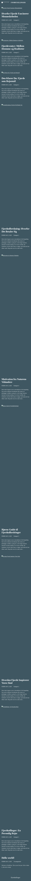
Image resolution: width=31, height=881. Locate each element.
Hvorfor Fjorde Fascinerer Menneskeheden (15, 15)
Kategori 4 (16, 20)
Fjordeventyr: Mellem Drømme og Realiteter (13, 47)
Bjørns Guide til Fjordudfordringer (11, 531)
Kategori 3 (16, 52)
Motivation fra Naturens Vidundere (14, 380)
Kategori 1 (16, 235)
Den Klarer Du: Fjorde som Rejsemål (13, 80)
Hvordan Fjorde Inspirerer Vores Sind (15, 681)
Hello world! (8, 857)
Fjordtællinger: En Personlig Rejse (11, 832)
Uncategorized (17, 861)
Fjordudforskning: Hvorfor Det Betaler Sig (15, 230)
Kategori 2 (16, 84)
